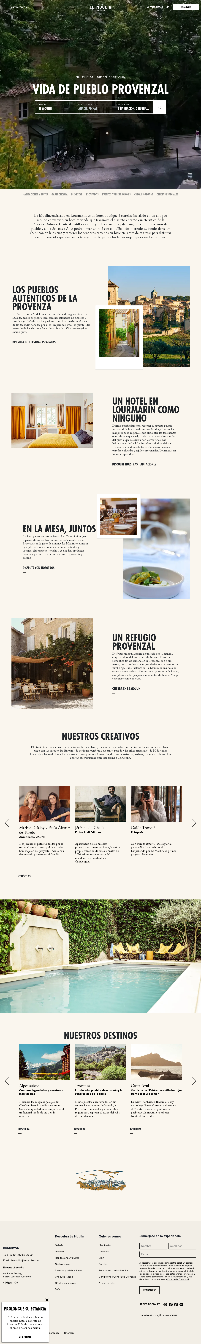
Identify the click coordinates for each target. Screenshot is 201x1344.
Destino (59, 1251)
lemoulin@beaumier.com (25, 1260)
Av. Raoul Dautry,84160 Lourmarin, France (17, 1275)
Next (194, 823)
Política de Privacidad (178, 1279)
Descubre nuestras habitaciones (134, 464)
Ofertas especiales (167, 194)
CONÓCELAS (24, 876)
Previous (7, 823)
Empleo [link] (103, 1264)
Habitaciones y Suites (35, 194)
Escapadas (92, 194)
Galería (59, 1245)
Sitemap (69, 1332)
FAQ (57, 1289)
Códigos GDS (10, 1282)
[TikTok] (176, 1304)
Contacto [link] (104, 1251)
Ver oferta (25, 1337)
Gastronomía (60, 194)
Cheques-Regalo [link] (64, 1276)
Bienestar (77, 194)
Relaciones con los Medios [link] (113, 1270)
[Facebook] (171, 1304)
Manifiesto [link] (105, 1245)
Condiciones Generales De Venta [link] (117, 1276)
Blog (101, 1257)
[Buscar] (159, 107)
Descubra (24, 1129)
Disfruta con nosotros (38, 568)
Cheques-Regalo (143, 194)
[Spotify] (181, 1304)
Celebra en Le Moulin (126, 688)
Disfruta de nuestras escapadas (34, 342)
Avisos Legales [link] (107, 1283)
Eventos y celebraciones (116, 194)
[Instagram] (165, 1304)
